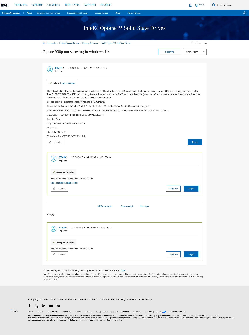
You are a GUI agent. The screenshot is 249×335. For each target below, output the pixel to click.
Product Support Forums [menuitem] (81, 12)
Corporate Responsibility (113, 299)
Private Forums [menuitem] (140, 12)
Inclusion (132, 299)
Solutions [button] (52, 4)
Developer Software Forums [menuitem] (50, 12)
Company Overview (38, 299)
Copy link (173, 188)
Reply (195, 142)
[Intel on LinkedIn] (43, 306)
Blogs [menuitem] (123, 12)
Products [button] (21, 4)
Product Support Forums (72, 42)
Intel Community (49, 42)
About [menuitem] (30, 12)
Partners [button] (87, 4)
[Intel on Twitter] (36, 306)
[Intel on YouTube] (51, 306)
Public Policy (145, 299)
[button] (200, 68)
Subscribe (170, 51)
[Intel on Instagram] (58, 306)
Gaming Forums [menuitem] (107, 12)
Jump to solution (66, 82)
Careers (94, 299)
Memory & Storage (94, 42)
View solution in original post (65, 182)
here (126, 270)
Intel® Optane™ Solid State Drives (121, 42)
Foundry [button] (102, 4)
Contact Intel (57, 299)
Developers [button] (70, 4)
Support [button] (36, 4)
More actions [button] (192, 51)
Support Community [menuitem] (11, 13)
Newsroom (71, 299)
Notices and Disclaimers (80, 317)
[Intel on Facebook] (29, 306)
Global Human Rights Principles (205, 317)
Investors (83, 299)
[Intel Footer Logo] (14, 310)
